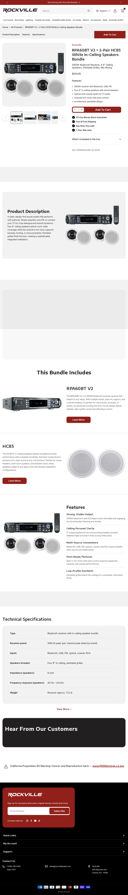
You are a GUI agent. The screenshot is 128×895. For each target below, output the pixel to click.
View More (63, 709)
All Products (16, 27)
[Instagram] (27, 820)
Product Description (11, 34)
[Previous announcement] (7, 2)
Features (26, 34)
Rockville (67, 892)
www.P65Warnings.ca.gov (108, 766)
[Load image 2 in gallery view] (30, 117)
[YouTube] (35, 820)
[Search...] (89, 11)
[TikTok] (39, 820)
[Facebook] (31, 820)
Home (5, 27)
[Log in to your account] (115, 11)
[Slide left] (5, 118)
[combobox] (66, 11)
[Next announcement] (121, 2)
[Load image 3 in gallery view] (44, 117)
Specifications (38, 34)
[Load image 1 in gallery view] (16, 117)
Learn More (78, 419)
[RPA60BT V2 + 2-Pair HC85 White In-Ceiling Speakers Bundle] (75, 110)
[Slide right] (63, 118)
